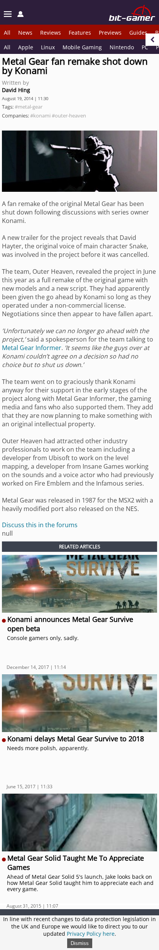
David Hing (16, 90)
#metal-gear (28, 106)
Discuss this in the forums (40, 525)
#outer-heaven (69, 115)
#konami (40, 115)
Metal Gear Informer (31, 347)
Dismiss (80, 943)
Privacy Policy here (91, 933)
